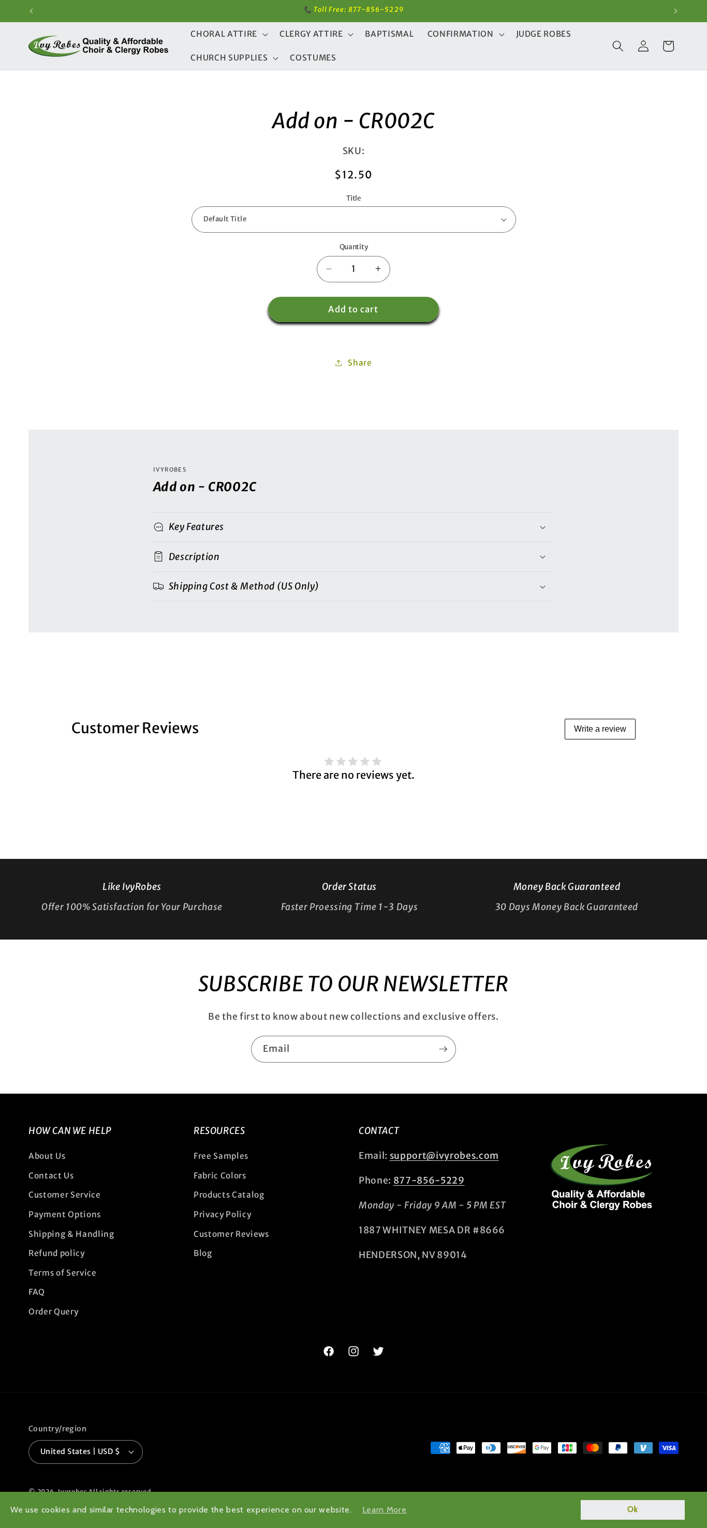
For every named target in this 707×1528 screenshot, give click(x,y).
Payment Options (64, 1214)
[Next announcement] (676, 11)
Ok (632, 1509)
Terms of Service (62, 1273)
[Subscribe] (443, 1049)
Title (353, 198)
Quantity (353, 247)
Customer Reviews (231, 1234)
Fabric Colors (220, 1176)
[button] (228, 34)
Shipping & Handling (71, 1234)
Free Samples (221, 1156)
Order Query (53, 1312)
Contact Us (51, 1176)
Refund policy (56, 1253)
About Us (46, 1156)
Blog (203, 1253)
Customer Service (64, 1195)
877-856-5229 (429, 1180)
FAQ (36, 1292)
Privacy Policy (222, 1214)
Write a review (600, 728)
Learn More (384, 1510)
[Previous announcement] (31, 11)
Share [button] (360, 363)
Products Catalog (229, 1195)
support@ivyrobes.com (444, 1155)
